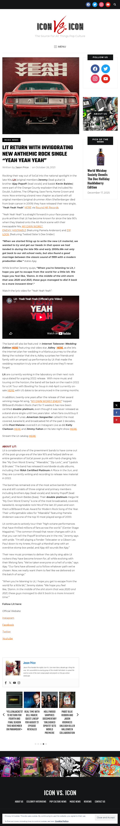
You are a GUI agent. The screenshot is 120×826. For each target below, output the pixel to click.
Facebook (8, 624)
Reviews (87, 802)
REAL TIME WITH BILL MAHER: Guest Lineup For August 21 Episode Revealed (32, 721)
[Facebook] (5, 683)
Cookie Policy (61, 821)
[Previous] (4, 715)
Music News (11, 140)
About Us (19, 802)
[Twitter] (10, 683)
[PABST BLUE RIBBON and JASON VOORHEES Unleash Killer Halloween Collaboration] (67, 693)
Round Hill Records (47, 207)
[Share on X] (116, 405)
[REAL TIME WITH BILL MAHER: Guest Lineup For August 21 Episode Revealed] (32, 693)
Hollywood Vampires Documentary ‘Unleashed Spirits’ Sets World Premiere (49, 722)
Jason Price (22, 167)
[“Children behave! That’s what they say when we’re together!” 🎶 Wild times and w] (50, 767)
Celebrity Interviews (36, 802)
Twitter (6, 631)
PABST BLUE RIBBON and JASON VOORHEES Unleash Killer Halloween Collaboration (67, 722)
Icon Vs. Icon (60, 792)
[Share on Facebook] (116, 412)
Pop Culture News (57, 802)
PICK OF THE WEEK (100, 140)
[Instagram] (18, 683)
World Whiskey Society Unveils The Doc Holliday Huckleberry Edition (98, 178)
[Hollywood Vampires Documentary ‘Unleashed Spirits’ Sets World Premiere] (49, 693)
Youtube (7, 638)
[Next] (78, 715)
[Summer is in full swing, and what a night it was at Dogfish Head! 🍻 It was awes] (30, 767)
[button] (60, 46)
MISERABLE (19, 230)
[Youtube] (14, 683)
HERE (28, 207)
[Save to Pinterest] (116, 420)
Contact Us (100, 802)
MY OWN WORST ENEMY (46, 401)
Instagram (8, 618)
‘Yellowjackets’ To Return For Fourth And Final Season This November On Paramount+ (14, 721)
